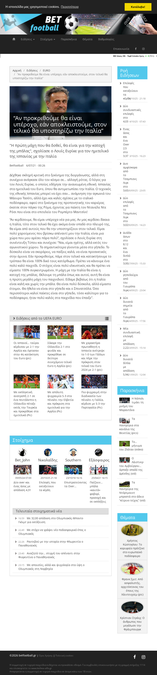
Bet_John (22, 460)
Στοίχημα (46, 39)
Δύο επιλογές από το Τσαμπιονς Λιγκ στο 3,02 (134, 211)
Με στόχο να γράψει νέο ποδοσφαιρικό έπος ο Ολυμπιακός (52, 532)
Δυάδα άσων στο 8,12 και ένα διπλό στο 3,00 (134, 248)
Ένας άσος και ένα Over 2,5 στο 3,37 (134, 142)
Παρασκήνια (69, 39)
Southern (73, 460)
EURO (46, 70)
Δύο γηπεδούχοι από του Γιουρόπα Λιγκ (134, 280)
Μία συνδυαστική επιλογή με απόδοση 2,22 (134, 338)
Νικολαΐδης (47, 460)
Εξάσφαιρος (99, 460)
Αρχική (17, 70)
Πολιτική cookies (64, 655)
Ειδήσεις (27, 39)
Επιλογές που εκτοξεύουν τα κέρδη (134, 90)
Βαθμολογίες (106, 39)
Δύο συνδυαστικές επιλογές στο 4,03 (134, 113)
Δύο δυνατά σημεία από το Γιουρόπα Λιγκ (134, 309)
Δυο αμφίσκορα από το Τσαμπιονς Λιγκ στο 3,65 (134, 177)
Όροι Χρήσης (46, 655)
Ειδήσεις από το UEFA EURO (38, 318)
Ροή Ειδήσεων (129, 73)
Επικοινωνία (121, 49)
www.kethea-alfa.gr (41, 668)
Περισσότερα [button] (69, 6)
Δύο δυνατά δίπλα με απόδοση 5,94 (134, 364)
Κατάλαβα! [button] (138, 6)
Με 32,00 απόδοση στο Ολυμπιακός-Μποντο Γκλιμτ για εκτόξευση (50, 520)
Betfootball (17, 165)
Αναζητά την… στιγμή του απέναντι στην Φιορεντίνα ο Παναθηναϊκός (49, 555)
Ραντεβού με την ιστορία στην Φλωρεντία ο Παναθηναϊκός (50, 543)
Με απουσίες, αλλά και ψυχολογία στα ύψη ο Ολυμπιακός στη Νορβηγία (51, 567)
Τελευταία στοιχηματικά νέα (39, 511)
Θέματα (87, 39)
